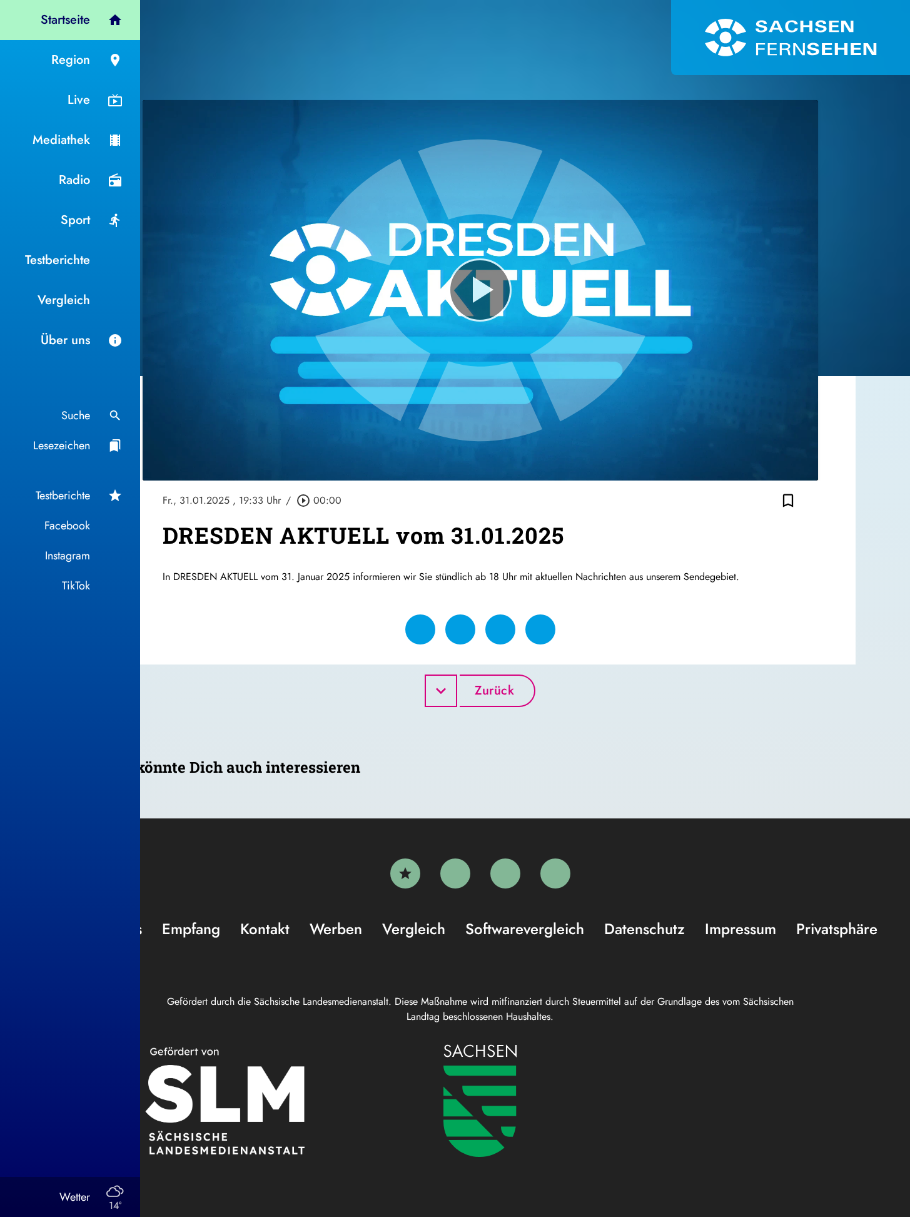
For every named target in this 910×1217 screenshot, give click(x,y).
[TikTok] (555, 873)
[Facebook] (455, 873)
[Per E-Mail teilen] (540, 629)
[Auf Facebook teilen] (420, 629)
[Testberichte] (405, 873)
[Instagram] (505, 873)
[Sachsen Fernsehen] (790, 37)
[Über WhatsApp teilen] (500, 629)
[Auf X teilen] (460, 629)
